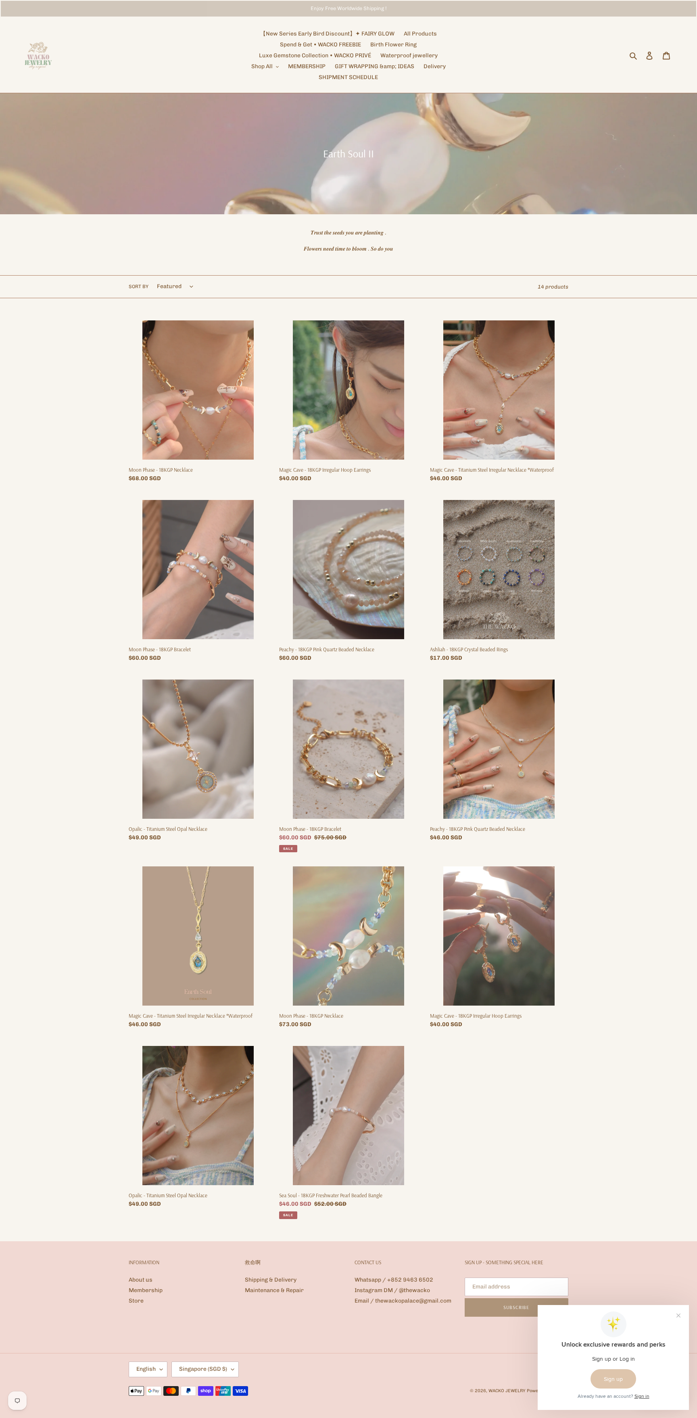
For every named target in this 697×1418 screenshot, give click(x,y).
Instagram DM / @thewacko (392, 1290)
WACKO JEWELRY (507, 1390)
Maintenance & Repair (274, 1290)
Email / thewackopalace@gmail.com (403, 1300)
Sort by (138, 286)
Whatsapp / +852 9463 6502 (394, 1279)
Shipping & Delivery (270, 1279)
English (146, 1369)
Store (136, 1300)
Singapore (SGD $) (203, 1369)
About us (140, 1279)
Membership (146, 1290)
